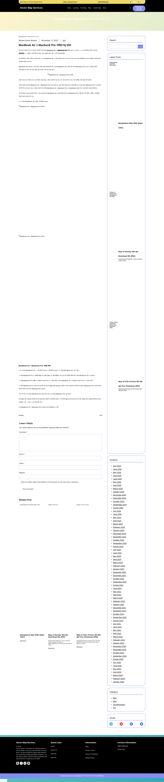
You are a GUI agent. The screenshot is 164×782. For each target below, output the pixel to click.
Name (22, 454)
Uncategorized (119, 704)
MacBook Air (51, 50)
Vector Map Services (31, 8)
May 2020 (117, 669)
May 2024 (117, 517)
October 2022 (118, 579)
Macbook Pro (62, 50)
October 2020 (118, 653)
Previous (21, 415)
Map (115, 701)
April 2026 (117, 476)
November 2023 (119, 537)
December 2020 (119, 646)
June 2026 (117, 469)
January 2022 (118, 604)
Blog (115, 698)
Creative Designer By (67, 776)
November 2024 (119, 498)
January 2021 (118, 643)
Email (21, 463)
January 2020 (118, 682)
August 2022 (118, 585)
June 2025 (117, 479)
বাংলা (64, 40)
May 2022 (117, 592)
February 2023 (119, 566)
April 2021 (117, 633)
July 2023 (117, 550)
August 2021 (118, 621)
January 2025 (118, 492)
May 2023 (117, 556)
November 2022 (119, 575)
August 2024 (118, 508)
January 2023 (118, 569)
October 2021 (118, 614)
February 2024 (119, 527)
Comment (23, 432)
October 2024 (118, 501)
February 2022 (119, 601)
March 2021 (118, 637)
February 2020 (119, 678)
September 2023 (120, 543)
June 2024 (117, 514)
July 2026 (117, 466)
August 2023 (118, 546)
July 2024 (117, 511)
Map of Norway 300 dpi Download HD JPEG (58, 636)
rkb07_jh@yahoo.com (70, 2)
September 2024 (120, 505)
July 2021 (117, 624)
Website (22, 473)
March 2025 (118, 488)
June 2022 (117, 588)
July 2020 (117, 662)
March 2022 (118, 598)
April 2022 (117, 595)
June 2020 (117, 666)
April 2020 (117, 672)
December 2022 (119, 572)
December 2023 (119, 534)
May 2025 (117, 482)
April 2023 (117, 559)
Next (101, 415)
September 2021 (120, 617)
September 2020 (120, 656)
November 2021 (119, 611)
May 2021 (117, 630)
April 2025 (117, 485)
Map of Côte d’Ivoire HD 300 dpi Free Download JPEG (89, 636)
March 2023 (118, 563)
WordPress (100, 776)
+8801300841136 (103, 2)
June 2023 (117, 553)
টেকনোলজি (21, 53)
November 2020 (119, 650)
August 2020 (118, 659)
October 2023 (118, 540)
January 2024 (118, 530)
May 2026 (117, 472)
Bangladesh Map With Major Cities (32, 636)
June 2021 (117, 627)
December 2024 (119, 495)
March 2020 (118, 675)
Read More (23, 640)
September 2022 (120, 582)
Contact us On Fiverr (139, 8)
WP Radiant (78, 776)
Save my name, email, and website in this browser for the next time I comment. (49, 482)
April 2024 (117, 521)
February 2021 (119, 640)
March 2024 (118, 524)
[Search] (140, 46)
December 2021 (119, 608)
